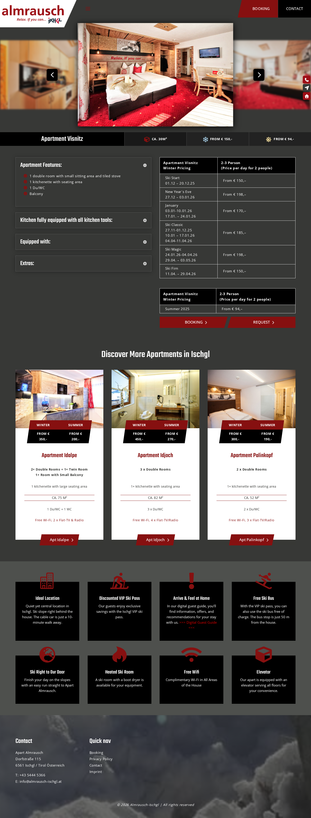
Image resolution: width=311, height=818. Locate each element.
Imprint (95, 771)
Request (261, 322)
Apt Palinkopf (251, 539)
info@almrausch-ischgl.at (41, 781)
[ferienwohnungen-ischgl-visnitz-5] (155, 125)
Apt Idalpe (59, 539)
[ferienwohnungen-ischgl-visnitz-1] (52, 108)
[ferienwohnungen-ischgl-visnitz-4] (259, 108)
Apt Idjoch (155, 539)
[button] (52, 75)
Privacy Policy (101, 759)
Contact (294, 8)
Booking (261, 8)
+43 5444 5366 (33, 775)
